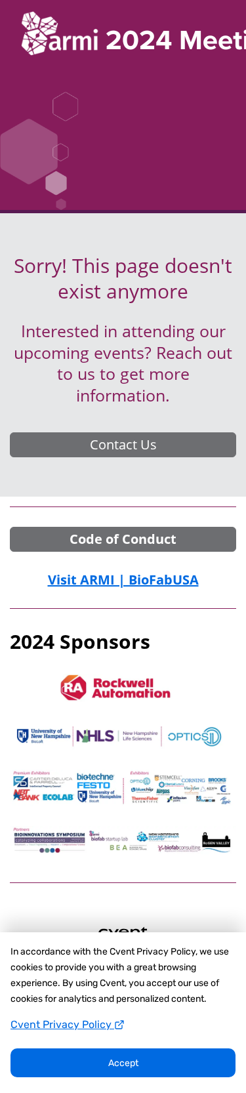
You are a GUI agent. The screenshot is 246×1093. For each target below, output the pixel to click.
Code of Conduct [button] (123, 539)
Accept (123, 1063)
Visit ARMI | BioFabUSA (123, 579)
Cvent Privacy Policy (62, 1024)
